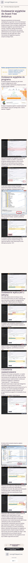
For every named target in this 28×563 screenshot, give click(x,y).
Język (13, 560)
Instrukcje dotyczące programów (11, 6)
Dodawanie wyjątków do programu (16, 70)
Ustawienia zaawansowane (14, 72)
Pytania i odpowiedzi (13, 74)
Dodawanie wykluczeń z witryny (15, 71)
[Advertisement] (14, 52)
